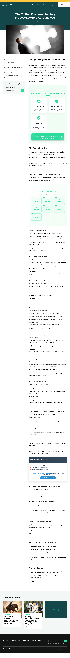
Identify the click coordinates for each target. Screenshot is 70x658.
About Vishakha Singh (44, 4)
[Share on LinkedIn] (68, 166)
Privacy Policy (16, 648)
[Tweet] (68, 168)
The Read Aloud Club (35, 4)
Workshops (27, 4)
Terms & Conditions (23, 648)
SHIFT (11, 4)
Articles (21, 4)
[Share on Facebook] (68, 165)
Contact (39, 640)
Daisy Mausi (16, 4)
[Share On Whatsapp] (68, 170)
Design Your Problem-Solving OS (47, 477)
